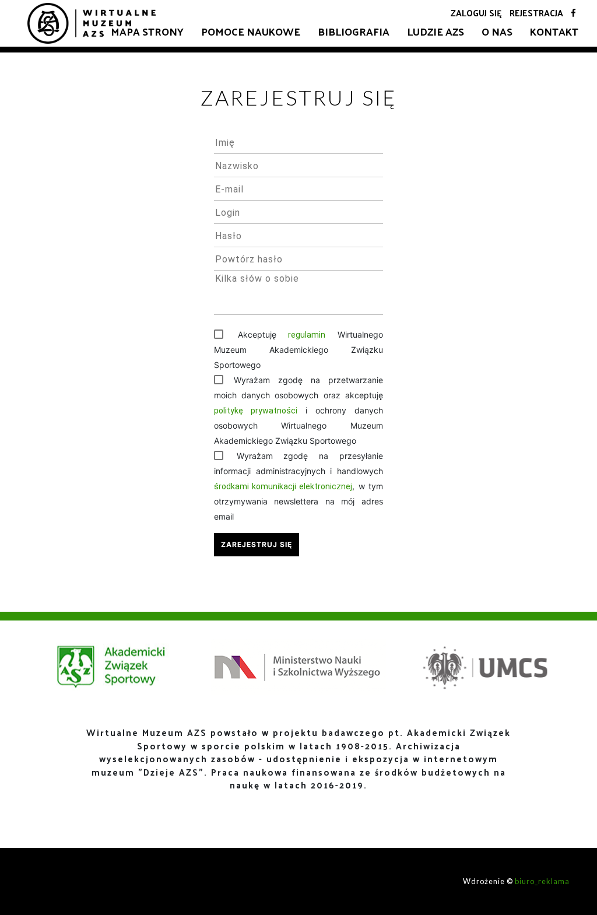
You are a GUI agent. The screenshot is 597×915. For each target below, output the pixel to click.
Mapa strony (147, 31)
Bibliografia (353, 31)
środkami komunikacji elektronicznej (283, 486)
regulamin (306, 334)
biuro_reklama (542, 881)
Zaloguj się (476, 12)
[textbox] (298, 142)
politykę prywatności (255, 410)
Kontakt (554, 31)
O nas (497, 31)
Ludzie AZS (435, 31)
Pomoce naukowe (250, 31)
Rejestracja (536, 12)
